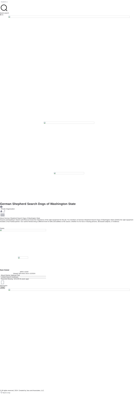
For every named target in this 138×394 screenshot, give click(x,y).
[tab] (2, 287)
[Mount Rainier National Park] (23, 275)
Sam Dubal (4, 270)
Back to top (6, 393)
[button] (1, 211)
